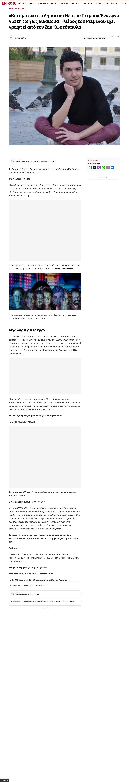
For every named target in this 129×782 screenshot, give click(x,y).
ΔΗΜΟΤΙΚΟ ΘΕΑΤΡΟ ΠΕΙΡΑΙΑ (19, 586)
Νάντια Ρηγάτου (20, 38)
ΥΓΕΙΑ (106, 3)
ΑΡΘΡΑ (114, 3)
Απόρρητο (5, 780)
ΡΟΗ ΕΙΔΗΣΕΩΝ (18, 3)
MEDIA (98, 3)
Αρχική (11, 8)
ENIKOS (9, 3)
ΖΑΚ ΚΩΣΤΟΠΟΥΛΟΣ (39, 586)
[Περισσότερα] (122, 3)
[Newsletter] (125, 3)
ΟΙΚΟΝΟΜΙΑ (43, 3)
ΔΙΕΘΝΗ (54, 3)
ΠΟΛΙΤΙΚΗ (32, 3)
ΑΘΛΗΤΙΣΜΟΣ (76, 3)
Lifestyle (20, 8)
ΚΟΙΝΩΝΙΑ (64, 3)
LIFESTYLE (88, 3)
